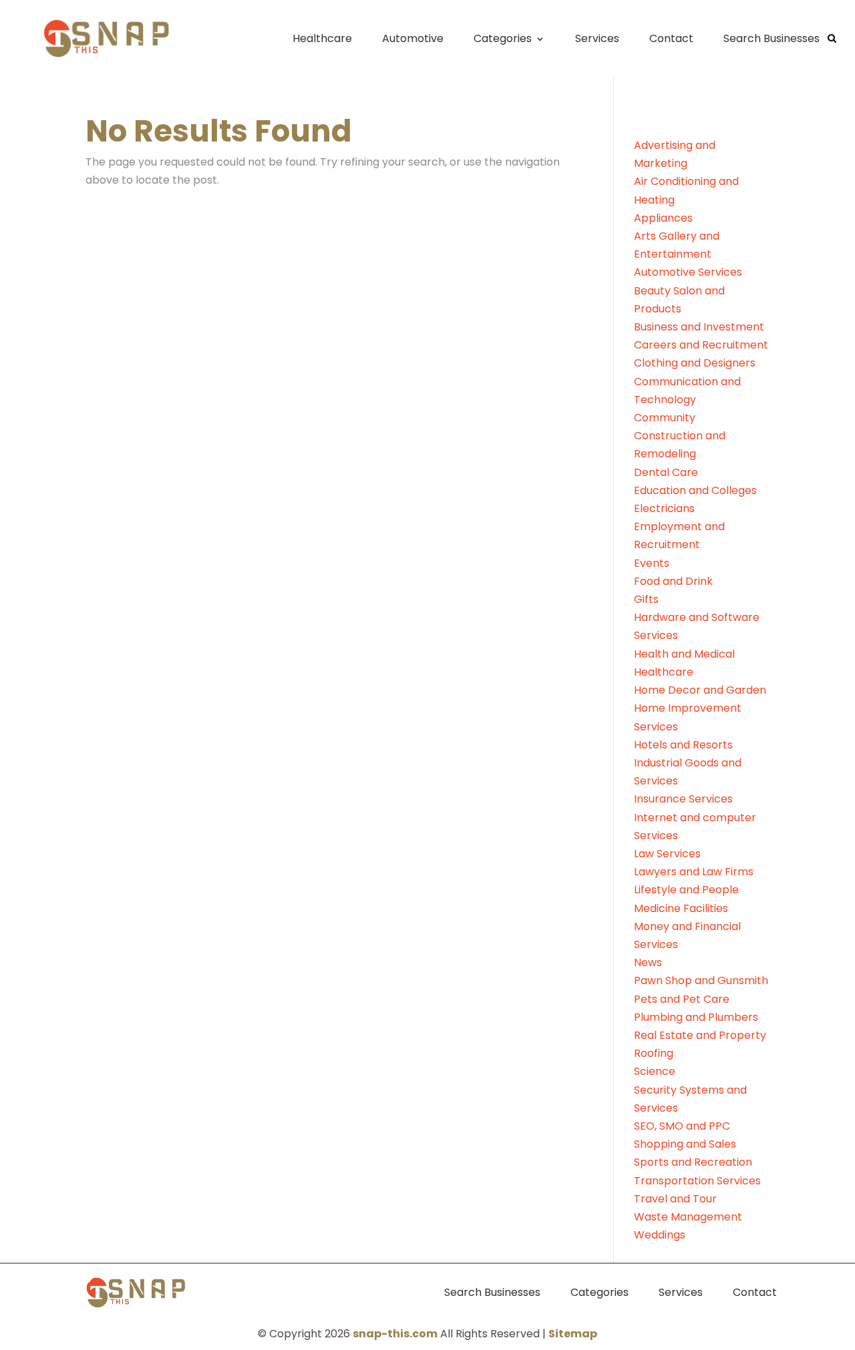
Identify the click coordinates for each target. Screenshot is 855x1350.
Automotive (413, 38)
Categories (503, 38)
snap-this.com (395, 1333)
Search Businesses (771, 38)
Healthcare (322, 38)
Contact (671, 38)
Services (597, 38)
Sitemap (572, 1333)
